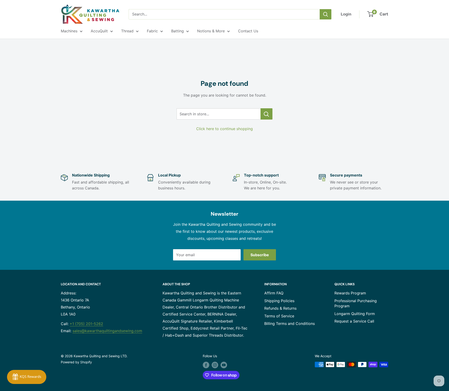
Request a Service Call (354, 321)
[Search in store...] (266, 114)
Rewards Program (350, 293)
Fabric (152, 31)
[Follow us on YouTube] (224, 365)
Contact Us (248, 31)
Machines (69, 31)
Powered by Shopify (76, 362)
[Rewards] (26, 377)
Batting (177, 31)
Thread (127, 31)
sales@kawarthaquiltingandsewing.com (107, 330)
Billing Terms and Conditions (289, 323)
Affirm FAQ (273, 293)
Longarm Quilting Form (354, 313)
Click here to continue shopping (224, 128)
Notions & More (211, 31)
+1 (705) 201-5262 (86, 323)
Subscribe (259, 254)
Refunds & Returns (280, 308)
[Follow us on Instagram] (215, 365)
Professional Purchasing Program (355, 303)
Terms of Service (279, 316)
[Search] (325, 14)
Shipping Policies (279, 300)
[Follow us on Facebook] (206, 365)
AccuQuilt (99, 31)
